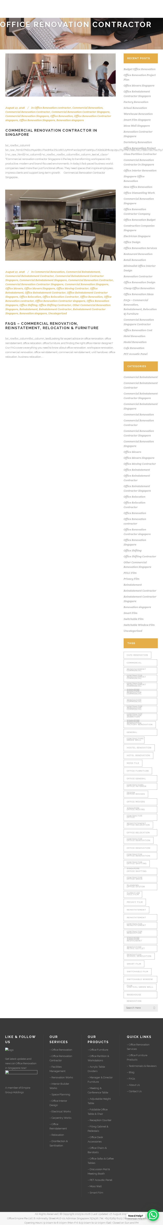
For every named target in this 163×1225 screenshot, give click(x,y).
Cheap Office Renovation (139, 288)
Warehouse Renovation (138, 114)
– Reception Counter (100, 1120)
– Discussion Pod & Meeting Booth (99, 1171)
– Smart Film (95, 1192)
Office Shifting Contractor (55, 305)
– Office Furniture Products (137, 1057)
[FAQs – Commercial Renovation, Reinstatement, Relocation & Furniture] (60, 225)
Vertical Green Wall (140, 987)
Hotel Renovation (134, 336)
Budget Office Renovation (139, 69)
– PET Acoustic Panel (100, 1179)
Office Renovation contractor (52, 107)
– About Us (133, 1084)
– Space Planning (59, 1094)
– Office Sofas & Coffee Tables (101, 1160)
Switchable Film (134, 619)
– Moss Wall (95, 1186)
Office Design (132, 242)
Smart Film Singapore (137, 120)
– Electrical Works (60, 1111)
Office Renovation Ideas (138, 294)
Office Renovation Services (140, 248)
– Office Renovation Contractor (60, 1058)
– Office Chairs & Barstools (97, 1150)
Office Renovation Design (139, 282)
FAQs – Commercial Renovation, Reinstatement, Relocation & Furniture (52, 325)
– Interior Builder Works (59, 1086)
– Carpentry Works (60, 1117)
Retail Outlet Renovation (136, 949)
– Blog (130, 1072)
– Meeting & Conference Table (98, 1090)
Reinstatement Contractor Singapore (136, 926)
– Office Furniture (98, 1049)
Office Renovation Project (140, 148)
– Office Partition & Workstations (98, 1058)
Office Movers (14, 288)
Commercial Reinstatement (83, 272)
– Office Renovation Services (138, 1046)
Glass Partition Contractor (140, 154)
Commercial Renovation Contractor (27, 112)
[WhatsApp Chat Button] (153, 1215)
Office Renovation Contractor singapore (60, 301)
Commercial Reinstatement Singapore (43, 280)
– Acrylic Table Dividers (96, 1069)
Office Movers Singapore (39, 288)
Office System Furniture (136, 888)
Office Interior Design (136, 787)
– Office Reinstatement (58, 1126)
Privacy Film (131, 579)
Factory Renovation (136, 102)
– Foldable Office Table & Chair (98, 1111)
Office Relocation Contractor (61, 296)
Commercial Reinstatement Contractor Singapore (136, 671)
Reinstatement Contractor (55, 309)
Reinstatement (28, 309)
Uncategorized (57, 313)
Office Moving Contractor (72, 288)
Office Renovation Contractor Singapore (138, 857)
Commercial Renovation (87, 107)
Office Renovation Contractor (138, 849)
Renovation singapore (70, 120)
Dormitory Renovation (138, 142)
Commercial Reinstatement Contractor (29, 276)
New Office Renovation (138, 187)
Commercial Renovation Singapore (27, 116)
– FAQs (131, 1078)
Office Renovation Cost (138, 330)
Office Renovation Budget (139, 219)
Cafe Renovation (134, 348)
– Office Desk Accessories (95, 1139)
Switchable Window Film (139, 625)
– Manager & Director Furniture (100, 1079)
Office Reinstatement (137, 469)
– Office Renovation (60, 1049)
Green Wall (134, 740)
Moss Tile (133, 763)
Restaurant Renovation (138, 254)
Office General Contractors (136, 779)
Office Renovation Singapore (37, 120)
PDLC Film (130, 573)
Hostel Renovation (135, 342)
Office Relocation (30, 296)
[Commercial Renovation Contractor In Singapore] (60, 74)
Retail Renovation (135, 260)
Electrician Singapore (137, 236)
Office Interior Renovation (140, 170)
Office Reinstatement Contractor (45, 292)
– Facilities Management (57, 1069)
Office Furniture (138, 771)
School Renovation (135, 108)
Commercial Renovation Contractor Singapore (80, 112)
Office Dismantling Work (139, 193)
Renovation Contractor (138, 276)
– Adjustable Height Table (99, 1101)
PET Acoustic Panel (135, 354)
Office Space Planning (135, 880)
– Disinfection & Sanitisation (58, 1143)
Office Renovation (61, 116)
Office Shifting (28, 305)
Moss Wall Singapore (137, 125)
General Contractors (135, 733)
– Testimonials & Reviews (141, 1065)
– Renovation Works (61, 1077)
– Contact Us (134, 1091)
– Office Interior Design (58, 1103)
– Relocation (56, 1134)
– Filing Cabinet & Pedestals (98, 1128)
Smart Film (130, 613)
